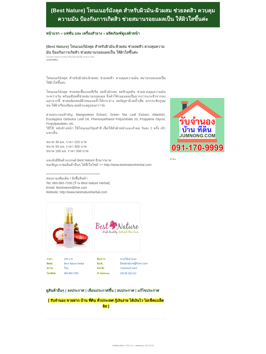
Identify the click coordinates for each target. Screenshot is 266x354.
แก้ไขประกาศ (148, 290)
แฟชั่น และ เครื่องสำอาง (83, 33)
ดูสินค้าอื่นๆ (55, 290)
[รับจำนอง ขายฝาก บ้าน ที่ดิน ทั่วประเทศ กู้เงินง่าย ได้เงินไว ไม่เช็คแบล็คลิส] (197, 151)
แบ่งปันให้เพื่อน (52, 60)
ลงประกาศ (75, 290)
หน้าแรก (53, 33)
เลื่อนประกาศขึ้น (101, 290)
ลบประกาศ (125, 290)
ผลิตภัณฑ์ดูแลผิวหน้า (123, 33)
